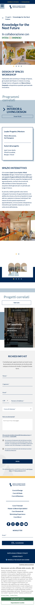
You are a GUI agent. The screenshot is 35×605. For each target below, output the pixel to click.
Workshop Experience (17, 514)
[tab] (13, 66)
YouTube (26, 523)
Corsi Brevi (17, 517)
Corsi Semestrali (17, 511)
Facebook (9, 523)
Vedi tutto (17, 302)
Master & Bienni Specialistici (17, 508)
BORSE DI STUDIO (13, 2)
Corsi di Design (17, 490)
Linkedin (22, 523)
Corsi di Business (17, 496)
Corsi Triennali (17, 506)
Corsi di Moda (17, 493)
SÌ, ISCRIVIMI (19, 543)
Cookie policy (17, 556)
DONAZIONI (25, 2)
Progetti (8, 17)
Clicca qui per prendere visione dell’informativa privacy (16, 435)
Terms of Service (18, 470)
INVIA (17, 461)
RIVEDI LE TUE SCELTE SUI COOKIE (18, 560)
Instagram (13, 523)
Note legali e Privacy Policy (17, 553)
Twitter (17, 523)
